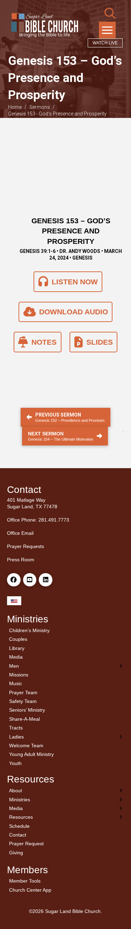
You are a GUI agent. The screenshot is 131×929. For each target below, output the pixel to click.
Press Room (20, 559)
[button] (110, 13)
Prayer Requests (25, 546)
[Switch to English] (14, 601)
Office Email (20, 533)
